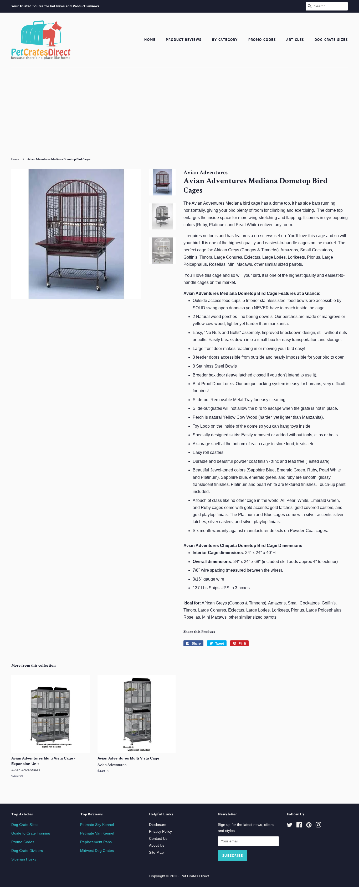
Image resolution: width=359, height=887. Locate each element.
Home (149, 39)
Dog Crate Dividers (27, 851)
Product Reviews (183, 39)
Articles (295, 39)
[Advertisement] (179, 116)
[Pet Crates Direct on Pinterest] (309, 826)
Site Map (156, 852)
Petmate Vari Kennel (97, 833)
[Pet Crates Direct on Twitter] (290, 826)
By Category (225, 39)
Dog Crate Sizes (331, 39)
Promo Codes (262, 39)
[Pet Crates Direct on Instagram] (318, 826)
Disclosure (157, 825)
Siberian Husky (23, 859)
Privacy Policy (160, 831)
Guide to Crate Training (30, 833)
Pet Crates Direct (195, 876)
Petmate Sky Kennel (97, 825)
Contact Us (158, 839)
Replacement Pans (96, 842)
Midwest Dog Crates (97, 851)
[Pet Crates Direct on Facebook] (299, 826)
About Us (156, 845)
